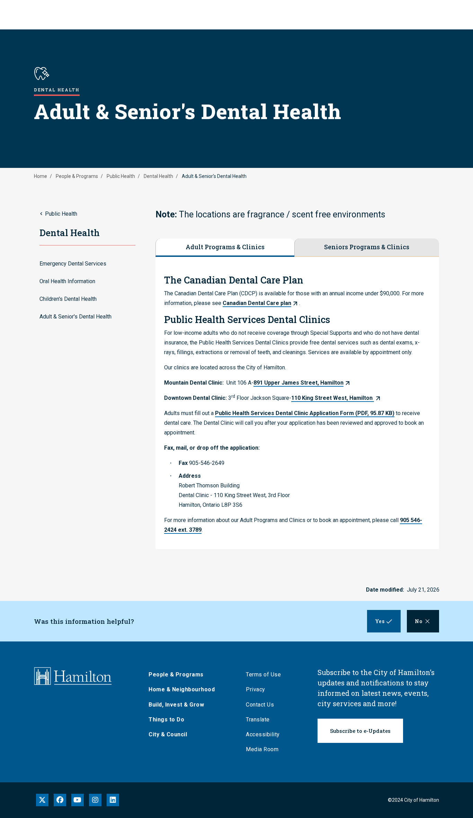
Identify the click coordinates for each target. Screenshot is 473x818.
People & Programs (77, 176)
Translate (258, 719)
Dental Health (158, 176)
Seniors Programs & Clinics (366, 247)
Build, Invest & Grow (176, 704)
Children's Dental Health (68, 299)
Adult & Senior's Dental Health (75, 316)
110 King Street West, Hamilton (332, 398)
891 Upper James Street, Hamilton (298, 382)
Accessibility (263, 734)
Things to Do (166, 719)
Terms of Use (263, 674)
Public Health (121, 176)
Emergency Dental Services (72, 263)
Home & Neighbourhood (182, 689)
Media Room (262, 749)
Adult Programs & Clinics (225, 247)
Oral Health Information (67, 281)
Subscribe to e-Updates (360, 730)
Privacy (255, 689)
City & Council (168, 734)
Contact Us (260, 704)
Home (40, 176)
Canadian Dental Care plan (257, 303)
